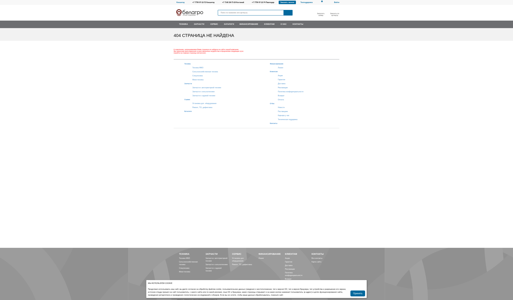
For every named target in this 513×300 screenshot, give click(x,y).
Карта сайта (316, 262)
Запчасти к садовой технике (203, 96)
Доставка (281, 84)
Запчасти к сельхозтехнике (203, 92)
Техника (187, 64)
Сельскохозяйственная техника (205, 72)
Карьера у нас (283, 115)
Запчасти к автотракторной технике (206, 88)
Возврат (281, 96)
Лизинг (280, 68)
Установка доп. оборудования (204, 103)
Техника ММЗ (197, 68)
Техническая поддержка (287, 119)
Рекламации (283, 88)
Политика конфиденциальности (290, 92)
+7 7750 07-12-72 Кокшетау (203, 2)
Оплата (281, 100)
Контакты (273, 123)
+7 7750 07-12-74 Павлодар (263, 2)
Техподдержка (306, 2)
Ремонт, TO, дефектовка (202, 107)
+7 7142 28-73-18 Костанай (233, 2)
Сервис (187, 99)
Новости (281, 107)
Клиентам (274, 71)
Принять (357, 293)
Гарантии (281, 80)
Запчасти (188, 83)
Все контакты (317, 258)
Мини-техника (197, 80)
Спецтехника (197, 76)
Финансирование (276, 64)
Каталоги (188, 111)
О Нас (272, 103)
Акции (280, 76)
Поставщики (283, 111)
